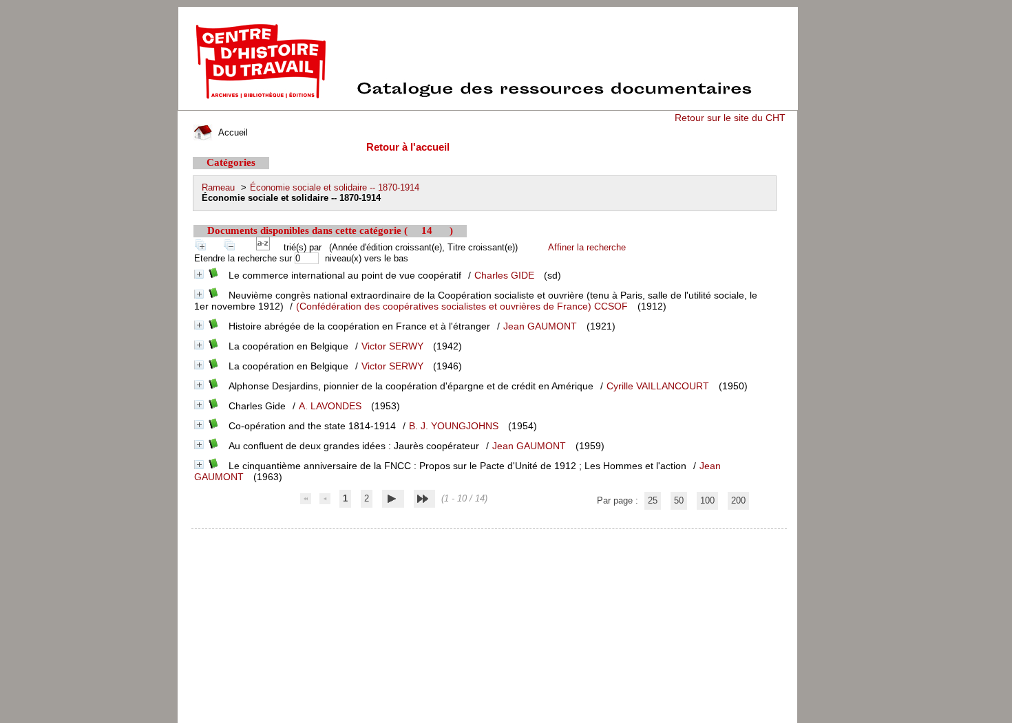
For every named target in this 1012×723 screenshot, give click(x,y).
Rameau (218, 187)
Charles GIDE (504, 275)
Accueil (231, 132)
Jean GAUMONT (540, 326)
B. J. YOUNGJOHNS (453, 425)
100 (707, 500)
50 (679, 500)
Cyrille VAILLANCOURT (658, 385)
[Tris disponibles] (265, 247)
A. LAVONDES (330, 405)
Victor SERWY (392, 346)
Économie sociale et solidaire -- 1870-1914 (334, 187)
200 (738, 500)
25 (652, 500)
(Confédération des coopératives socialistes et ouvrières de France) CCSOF (462, 306)
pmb (489, 537)
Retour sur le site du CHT (730, 117)
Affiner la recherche (587, 247)
